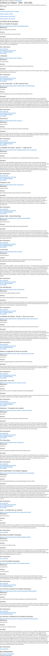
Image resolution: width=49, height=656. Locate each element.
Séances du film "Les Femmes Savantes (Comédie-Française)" (23, 591)
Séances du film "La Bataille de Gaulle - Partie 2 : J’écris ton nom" (23, 318)
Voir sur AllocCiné (4, 49)
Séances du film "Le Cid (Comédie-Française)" (19, 563)
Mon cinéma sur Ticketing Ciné (7, 653)
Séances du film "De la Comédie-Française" (19, 26)
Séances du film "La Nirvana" (15, 251)
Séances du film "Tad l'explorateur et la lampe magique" (21, 473)
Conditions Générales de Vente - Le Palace (9, 11)
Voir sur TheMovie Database (6, 52)
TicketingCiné (18, 0)
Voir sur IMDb (3, 53)
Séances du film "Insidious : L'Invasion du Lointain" (20, 410)
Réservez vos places (4, 26)
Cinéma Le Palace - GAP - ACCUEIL (7, 16)
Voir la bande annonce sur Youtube (8, 50)
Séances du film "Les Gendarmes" (16, 289)
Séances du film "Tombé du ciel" (16, 184)
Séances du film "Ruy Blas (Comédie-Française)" (20, 537)
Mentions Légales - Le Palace (6, 14)
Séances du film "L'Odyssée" (15, 58)
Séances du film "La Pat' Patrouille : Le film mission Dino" (22, 85)
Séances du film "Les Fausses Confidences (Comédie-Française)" (23, 618)
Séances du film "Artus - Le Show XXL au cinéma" (20, 512)
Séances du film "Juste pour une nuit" (17, 382)
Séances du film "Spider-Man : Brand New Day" (19, 218)
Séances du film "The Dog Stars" (16, 442)
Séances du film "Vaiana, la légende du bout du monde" (21, 353)
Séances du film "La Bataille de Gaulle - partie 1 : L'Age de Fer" (23, 149)
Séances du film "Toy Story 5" (15, 120)
